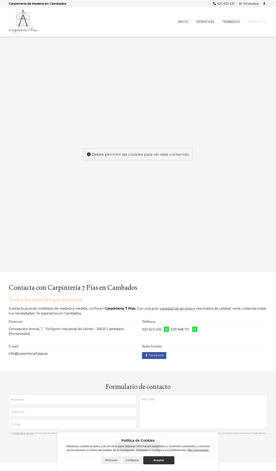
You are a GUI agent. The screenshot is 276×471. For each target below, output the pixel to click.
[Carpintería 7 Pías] (23, 22)
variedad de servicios (176, 308)
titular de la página (23, 433)
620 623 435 (151, 329)
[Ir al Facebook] (264, 3)
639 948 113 (180, 329)
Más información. (199, 450)
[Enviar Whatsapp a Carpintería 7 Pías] (166, 329)
